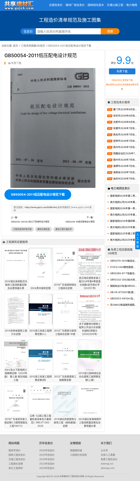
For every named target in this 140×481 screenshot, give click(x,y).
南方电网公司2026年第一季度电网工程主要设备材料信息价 (124, 202)
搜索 (110, 31)
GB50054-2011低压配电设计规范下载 (38, 194)
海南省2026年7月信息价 (126, 172)
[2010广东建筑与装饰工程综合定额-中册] (65, 310)
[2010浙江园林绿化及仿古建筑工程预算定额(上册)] (90, 356)
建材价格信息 (43, 229)
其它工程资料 (16, 468)
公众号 (104, 450)
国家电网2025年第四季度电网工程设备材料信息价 (124, 220)
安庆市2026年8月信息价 (126, 115)
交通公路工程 (115, 5)
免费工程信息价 (109, 459)
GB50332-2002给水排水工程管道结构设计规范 (124, 279)
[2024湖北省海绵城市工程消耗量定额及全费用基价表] (90, 400)
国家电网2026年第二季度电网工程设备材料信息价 (124, 195)
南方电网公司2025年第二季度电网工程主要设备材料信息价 (124, 239)
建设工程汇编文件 (63, 229)
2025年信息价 (47, 454)
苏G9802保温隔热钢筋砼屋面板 (124, 304)
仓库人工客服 (108, 454)
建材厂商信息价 (75, 5)
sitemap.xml (107, 468)
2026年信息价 (47, 450)
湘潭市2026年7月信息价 (126, 165)
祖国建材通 (76, 450)
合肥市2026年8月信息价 (126, 121)
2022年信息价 (46, 468)
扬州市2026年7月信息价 (126, 147)
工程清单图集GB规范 (33, 45)
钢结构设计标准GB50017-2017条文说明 (124, 285)
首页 (15, 45)
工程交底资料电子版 (22, 229)
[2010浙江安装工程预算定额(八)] (40, 309)
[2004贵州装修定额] (40, 264)
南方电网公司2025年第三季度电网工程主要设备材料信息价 (124, 227)
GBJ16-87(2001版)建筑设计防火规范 (124, 292)
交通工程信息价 (17, 459)
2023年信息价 (47, 463)
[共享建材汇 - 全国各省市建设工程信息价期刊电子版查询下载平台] (19, 5)
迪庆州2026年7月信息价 (126, 178)
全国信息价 (56, 5)
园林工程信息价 (17, 454)
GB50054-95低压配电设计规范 (80, 221)
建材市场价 (14, 450)
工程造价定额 (16, 463)
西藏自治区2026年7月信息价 (126, 153)
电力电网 (131, 5)
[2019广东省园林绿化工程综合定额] (65, 264)
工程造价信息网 (78, 454)
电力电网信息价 (120, 188)
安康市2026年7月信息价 (126, 128)
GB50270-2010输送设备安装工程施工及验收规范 (124, 260)
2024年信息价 (47, 459)
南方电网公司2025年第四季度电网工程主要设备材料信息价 (124, 214)
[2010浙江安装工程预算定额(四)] (40, 355)
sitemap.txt (107, 463)
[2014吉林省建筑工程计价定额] (16, 310)
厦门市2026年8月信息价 (126, 109)
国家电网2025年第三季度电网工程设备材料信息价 (124, 233)
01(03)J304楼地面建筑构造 (124, 267)
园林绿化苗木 (96, 5)
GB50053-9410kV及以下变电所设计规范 (30, 221)
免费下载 (122, 71)
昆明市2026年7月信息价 (126, 140)
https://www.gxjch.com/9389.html (41, 207)
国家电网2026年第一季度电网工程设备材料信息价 (124, 208)
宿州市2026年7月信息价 (126, 159)
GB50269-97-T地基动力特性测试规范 (124, 273)
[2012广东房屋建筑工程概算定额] (65, 356)
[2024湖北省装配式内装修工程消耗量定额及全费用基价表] (16, 257)
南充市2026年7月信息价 (126, 134)
